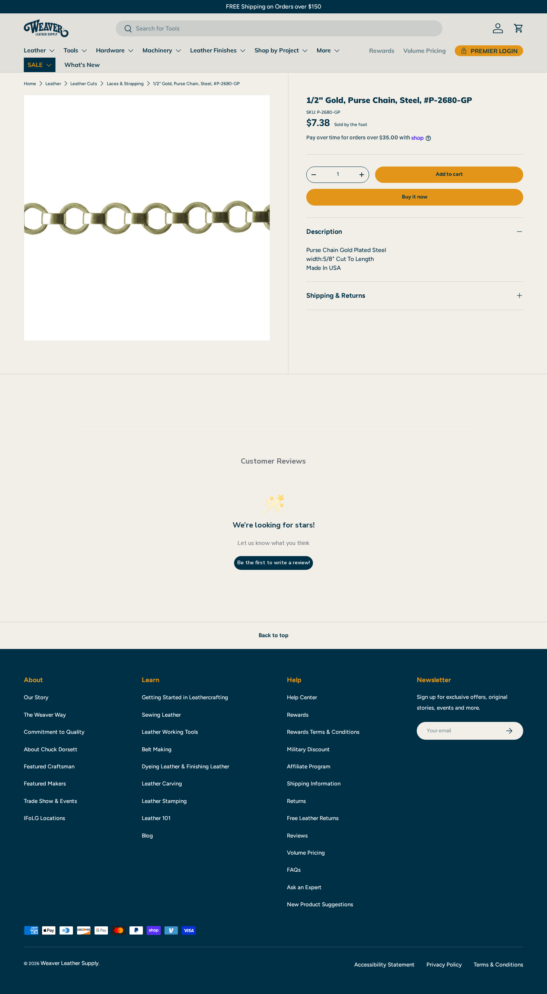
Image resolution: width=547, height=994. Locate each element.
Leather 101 (156, 818)
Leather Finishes (213, 50)
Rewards (381, 50)
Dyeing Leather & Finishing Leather (185, 766)
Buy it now (415, 197)
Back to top (273, 635)
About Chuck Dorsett (50, 749)
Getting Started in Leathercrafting (185, 697)
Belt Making (157, 749)
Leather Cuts (83, 83)
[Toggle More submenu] (336, 50)
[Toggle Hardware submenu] (130, 50)
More (324, 50)
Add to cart (449, 174)
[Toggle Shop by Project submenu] (304, 50)
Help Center (302, 697)
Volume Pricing (424, 50)
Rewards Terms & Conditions (323, 732)
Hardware (110, 50)
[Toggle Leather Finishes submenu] (242, 50)
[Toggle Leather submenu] (51, 50)
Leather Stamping (164, 801)
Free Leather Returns (313, 818)
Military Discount (308, 749)
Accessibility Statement (384, 964)
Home (30, 83)
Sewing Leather (161, 714)
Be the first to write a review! (273, 562)
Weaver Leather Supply (70, 963)
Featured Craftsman (49, 766)
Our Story (36, 697)
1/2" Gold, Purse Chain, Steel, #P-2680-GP (196, 83)
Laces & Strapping (125, 83)
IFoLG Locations (44, 818)
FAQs (294, 869)
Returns (296, 801)
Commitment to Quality (54, 732)
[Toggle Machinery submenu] (178, 50)
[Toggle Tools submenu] (84, 50)
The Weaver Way (45, 714)
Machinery (157, 50)
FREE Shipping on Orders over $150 (273, 6)
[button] (519, 28)
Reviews (297, 835)
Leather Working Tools (170, 732)
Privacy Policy (444, 964)
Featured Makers (45, 783)
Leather (35, 50)
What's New (82, 64)
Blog (147, 835)
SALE (35, 64)
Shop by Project (277, 50)
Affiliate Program (308, 766)
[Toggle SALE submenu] (48, 65)
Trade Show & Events (50, 801)
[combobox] (279, 28)
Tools (71, 50)
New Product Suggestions (320, 904)
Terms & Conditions (498, 964)
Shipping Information (313, 783)
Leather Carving (162, 783)
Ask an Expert (304, 887)
